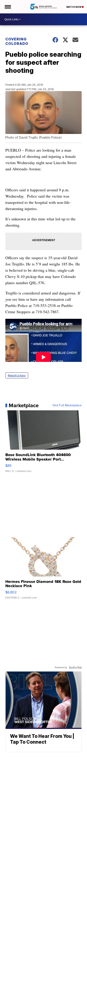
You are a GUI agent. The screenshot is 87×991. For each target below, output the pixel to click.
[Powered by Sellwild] (75, 667)
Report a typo (17, 375)
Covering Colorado (16, 41)
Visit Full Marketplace (67, 405)
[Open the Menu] (7, 6)
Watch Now (74, 7)
